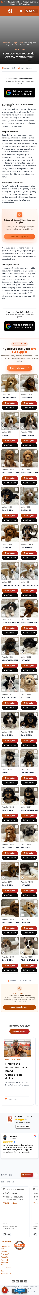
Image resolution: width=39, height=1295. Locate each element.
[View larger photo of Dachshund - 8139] (35, 376)
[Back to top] (36, 1175)
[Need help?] (5, 1290)
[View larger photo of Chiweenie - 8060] (35, 901)
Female (26, 394)
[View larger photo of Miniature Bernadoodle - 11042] (35, 789)
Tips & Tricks (19, 43)
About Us (4, 1257)
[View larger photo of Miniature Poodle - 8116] (16, 639)
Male (6, 394)
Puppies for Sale (5, 1247)
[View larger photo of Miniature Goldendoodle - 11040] (16, 827)
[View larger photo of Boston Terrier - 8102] (16, 676)
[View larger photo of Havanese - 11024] (35, 864)
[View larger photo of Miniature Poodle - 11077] (35, 602)
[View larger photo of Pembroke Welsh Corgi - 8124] (35, 564)
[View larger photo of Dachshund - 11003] (16, 939)
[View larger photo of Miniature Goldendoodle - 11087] (35, 452)
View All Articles (19, 1031)
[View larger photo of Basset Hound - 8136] (35, 414)
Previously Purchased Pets (5, 1262)
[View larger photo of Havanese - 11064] (35, 639)
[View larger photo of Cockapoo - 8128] (35, 489)
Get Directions (11, 1203)
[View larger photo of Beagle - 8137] (16, 414)
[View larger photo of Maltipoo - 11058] (35, 676)
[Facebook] (5, 1234)
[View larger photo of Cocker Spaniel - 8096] (35, 751)
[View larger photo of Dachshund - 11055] (16, 714)
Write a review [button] (23, 1126)
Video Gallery (6, 1268)
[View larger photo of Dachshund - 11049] (16, 789)
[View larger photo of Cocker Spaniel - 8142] (16, 376)
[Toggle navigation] (3, 11)
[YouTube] (9, 1234)
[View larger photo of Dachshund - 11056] (35, 714)
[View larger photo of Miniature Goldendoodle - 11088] (16, 452)
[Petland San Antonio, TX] (10, 11)
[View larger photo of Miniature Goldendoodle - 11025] (16, 901)
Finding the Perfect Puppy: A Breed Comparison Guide (16, 1071)
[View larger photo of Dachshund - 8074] (16, 864)
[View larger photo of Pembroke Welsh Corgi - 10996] (35, 939)
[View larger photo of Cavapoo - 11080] (16, 526)
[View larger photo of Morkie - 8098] (16, 751)
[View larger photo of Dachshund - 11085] (16, 489)
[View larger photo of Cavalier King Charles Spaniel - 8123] (16, 602)
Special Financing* (5, 1253)
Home (5, 43)
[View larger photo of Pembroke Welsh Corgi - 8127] (16, 564)
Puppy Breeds (6, 1274)
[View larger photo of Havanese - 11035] (35, 827)
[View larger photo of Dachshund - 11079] (35, 526)
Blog (10, 43)
